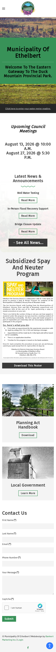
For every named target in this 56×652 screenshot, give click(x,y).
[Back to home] (28, 8)
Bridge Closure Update (28, 224)
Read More (28, 200)
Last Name (9, 533)
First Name (9, 520)
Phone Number (11, 557)
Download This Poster (28, 365)
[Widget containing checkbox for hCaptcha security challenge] (24, 607)
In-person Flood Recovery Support (28, 208)
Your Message (10, 572)
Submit (9, 618)
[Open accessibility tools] (49, 645)
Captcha (8, 599)
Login (20, 639)
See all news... (29, 242)
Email (6, 544)
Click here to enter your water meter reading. (28, 108)
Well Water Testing (28, 193)
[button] (3, 8)
